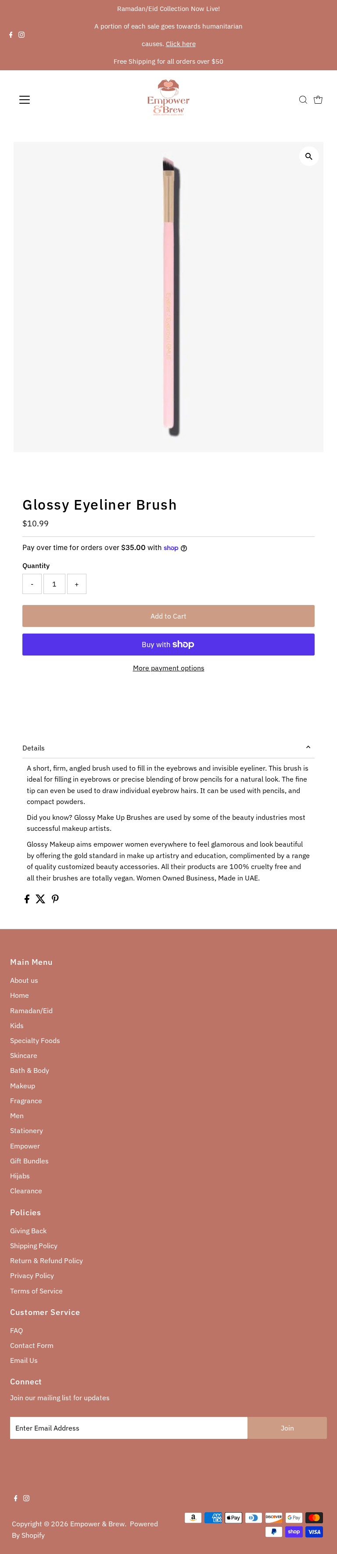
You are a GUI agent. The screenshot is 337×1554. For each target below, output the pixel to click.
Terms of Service (36, 1290)
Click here (181, 44)
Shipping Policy (33, 1245)
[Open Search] (303, 100)
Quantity (36, 565)
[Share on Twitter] (41, 900)
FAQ (16, 1330)
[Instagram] (21, 35)
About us (24, 980)
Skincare (23, 1055)
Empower (25, 1145)
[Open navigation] (50, 100)
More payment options (168, 667)
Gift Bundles (29, 1160)
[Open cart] (318, 99)
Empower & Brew (97, 1523)
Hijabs (20, 1175)
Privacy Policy (32, 1275)
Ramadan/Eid (31, 1010)
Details (33, 747)
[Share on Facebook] (28, 900)
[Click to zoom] (309, 156)
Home (19, 995)
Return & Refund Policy (46, 1260)
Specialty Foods (35, 1040)
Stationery (26, 1130)
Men (17, 1115)
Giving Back (28, 1230)
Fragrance (26, 1100)
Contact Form (32, 1345)
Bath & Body (29, 1070)
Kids (17, 1025)
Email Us (24, 1360)
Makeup (22, 1085)
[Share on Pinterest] (55, 900)
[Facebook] (11, 35)
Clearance (26, 1190)
